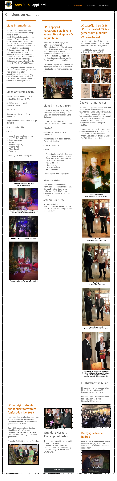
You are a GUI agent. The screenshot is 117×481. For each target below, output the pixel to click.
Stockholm (20, 46)
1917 (24, 39)
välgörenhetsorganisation (21, 37)
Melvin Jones (23, 41)
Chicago (18, 39)
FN (31, 57)
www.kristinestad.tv (14, 106)
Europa (26, 48)
